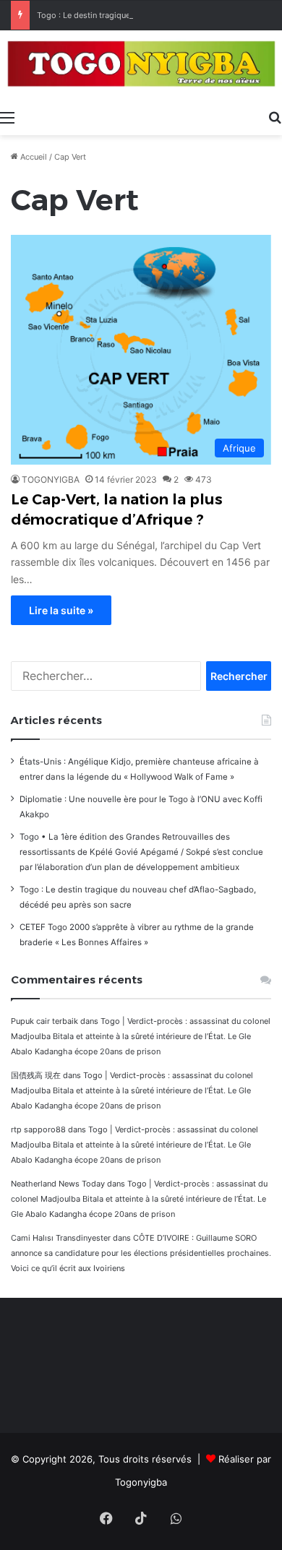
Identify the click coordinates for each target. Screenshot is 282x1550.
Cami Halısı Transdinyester (61, 1238)
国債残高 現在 (36, 1075)
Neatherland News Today (58, 1184)
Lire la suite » (61, 610)
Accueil (32, 157)
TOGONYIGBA (51, 479)
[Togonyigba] (141, 66)
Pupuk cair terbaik (44, 1021)
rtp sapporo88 (38, 1129)
